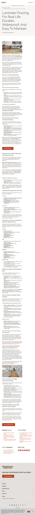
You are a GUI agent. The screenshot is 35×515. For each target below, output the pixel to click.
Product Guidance (7, 453)
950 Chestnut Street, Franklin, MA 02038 (8, 498)
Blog (9, 7)
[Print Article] (21, 450)
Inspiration (4, 486)
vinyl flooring (13, 226)
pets (10, 129)
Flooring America (4, 7)
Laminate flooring (5, 77)
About (3, 491)
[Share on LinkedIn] (29, 450)
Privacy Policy (17, 507)
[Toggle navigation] (33, 2)
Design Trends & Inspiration (9, 452)
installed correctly (15, 349)
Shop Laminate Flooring (8, 424)
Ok (28, 511)
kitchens (14, 182)
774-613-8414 (30, 2)
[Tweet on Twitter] (27, 450)
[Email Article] (19, 450)
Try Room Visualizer (8, 148)
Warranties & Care (5, 488)
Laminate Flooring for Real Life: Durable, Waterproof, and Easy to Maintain (26, 436)
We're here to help (18, 64)
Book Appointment (8, 476)
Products (4, 483)
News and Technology (8, 451)
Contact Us (4, 493)
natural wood (4, 109)
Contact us (14, 402)
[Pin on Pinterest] (23, 450)
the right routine (8, 299)
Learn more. (7, 513)
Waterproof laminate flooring (7, 169)
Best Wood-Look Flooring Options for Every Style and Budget (9, 437)
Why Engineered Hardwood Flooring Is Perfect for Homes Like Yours (25, 439)
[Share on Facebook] (25, 450)
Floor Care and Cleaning (8, 450)
